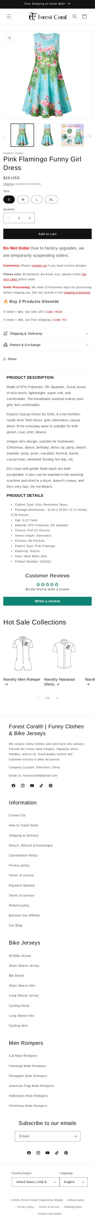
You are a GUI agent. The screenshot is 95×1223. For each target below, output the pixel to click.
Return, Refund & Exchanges (31, 845)
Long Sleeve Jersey (24, 995)
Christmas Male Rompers (28, 1105)
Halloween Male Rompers (28, 1095)
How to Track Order (24, 825)
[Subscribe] (75, 1136)
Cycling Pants (19, 1005)
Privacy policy (19, 865)
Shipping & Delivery (23, 835)
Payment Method (21, 885)
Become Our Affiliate (24, 915)
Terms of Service (21, 895)
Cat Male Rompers (23, 1055)
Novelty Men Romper (22, 679)
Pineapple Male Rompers (28, 1076)
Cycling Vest (18, 1025)
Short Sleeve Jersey (24, 965)
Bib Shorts (17, 975)
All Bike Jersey (20, 955)
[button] (9, 16)
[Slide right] (90, 136)
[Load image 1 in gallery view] (22, 135)
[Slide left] (5, 136)
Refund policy (19, 905)
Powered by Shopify (51, 1200)
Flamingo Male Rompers (27, 1066)
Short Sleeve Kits (22, 985)
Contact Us (17, 815)
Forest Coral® (29, 1200)
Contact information (50, 1213)
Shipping (8, 184)
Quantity (9, 209)
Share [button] (12, 359)
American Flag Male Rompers (31, 1086)
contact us (39, 265)
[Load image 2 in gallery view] (47, 135)
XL (51, 199)
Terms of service (21, 875)
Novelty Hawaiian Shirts (59, 681)
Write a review (47, 601)
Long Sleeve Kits (21, 1015)
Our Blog (15, 925)
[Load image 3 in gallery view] (72, 135)
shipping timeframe (77, 292)
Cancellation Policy (23, 855)
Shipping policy (73, 1207)
